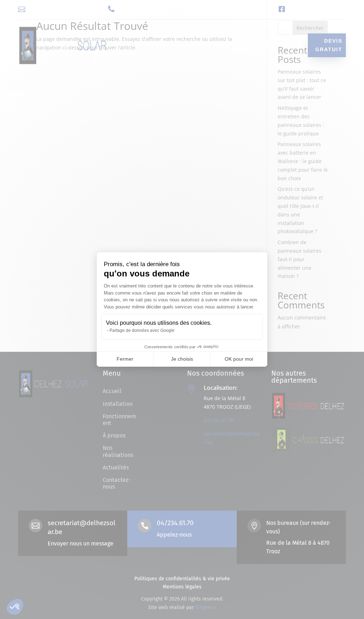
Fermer (125, 359)
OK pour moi (239, 359)
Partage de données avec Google (142, 330)
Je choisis (182, 359)
